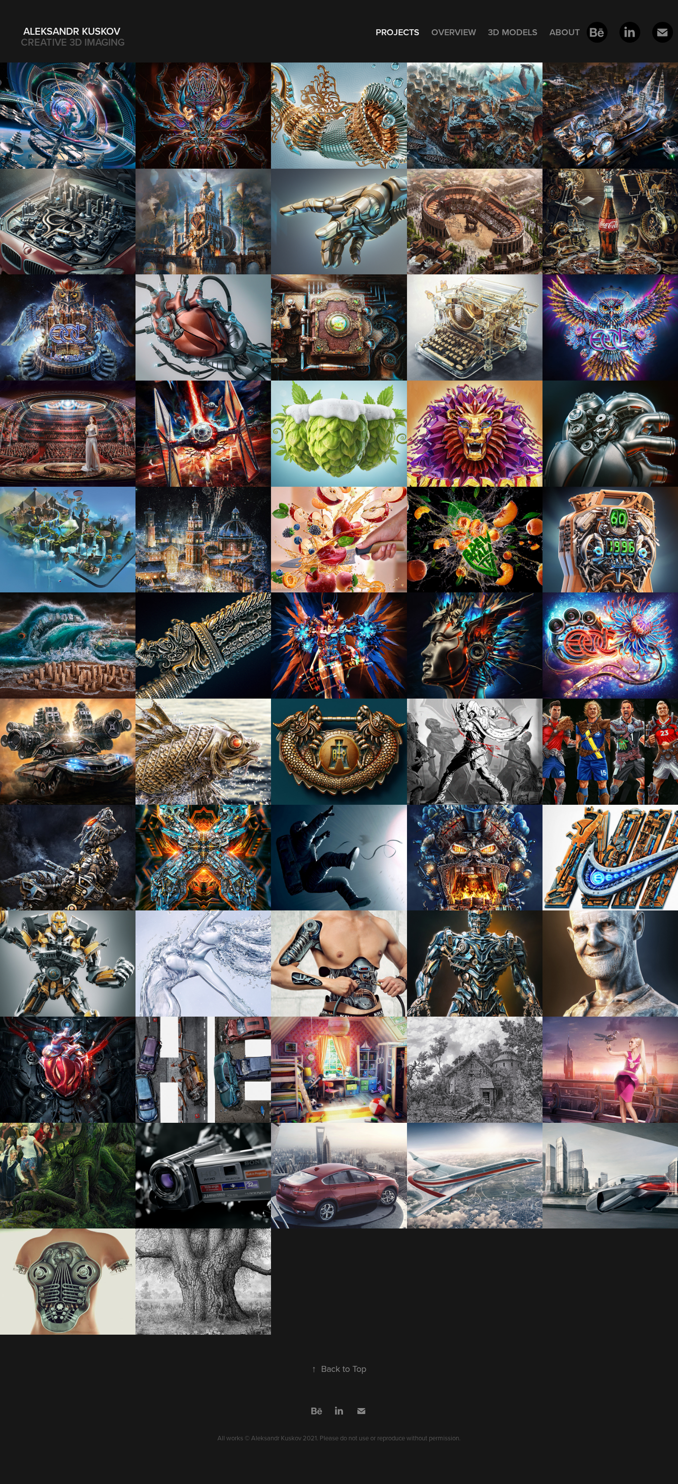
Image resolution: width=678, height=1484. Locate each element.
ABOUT (564, 32)
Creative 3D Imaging (73, 42)
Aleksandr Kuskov (72, 31)
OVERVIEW (453, 32)
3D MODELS (513, 32)
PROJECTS (397, 32)
